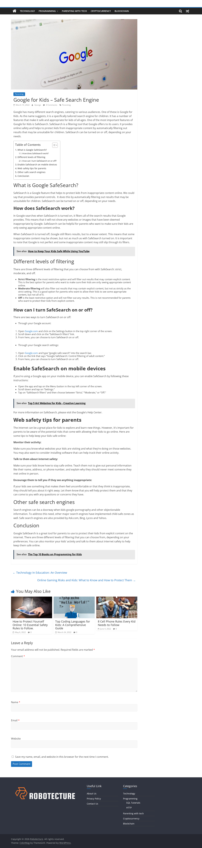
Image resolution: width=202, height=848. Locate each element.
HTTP (129, 807)
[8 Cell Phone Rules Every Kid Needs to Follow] (116, 598)
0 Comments (51, 105)
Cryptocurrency (101, 10)
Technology (27, 10)
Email (15, 720)
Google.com (31, 331)
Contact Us (92, 803)
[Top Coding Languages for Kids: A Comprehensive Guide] (74, 598)
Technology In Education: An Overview (40, 572)
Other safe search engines (31, 172)
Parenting (19, 94)
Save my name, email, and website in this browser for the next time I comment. (62, 757)
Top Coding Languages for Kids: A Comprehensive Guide (72, 625)
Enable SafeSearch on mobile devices (37, 164)
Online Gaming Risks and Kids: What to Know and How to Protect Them (86, 580)
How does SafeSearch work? (35, 153)
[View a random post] (187, 11)
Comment (18, 656)
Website (16, 738)
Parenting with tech (74, 10)
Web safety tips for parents (32, 168)
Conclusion (23, 175)
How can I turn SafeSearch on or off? (39, 160)
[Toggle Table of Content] (53, 145)
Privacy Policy (94, 798)
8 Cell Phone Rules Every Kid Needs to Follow (116, 623)
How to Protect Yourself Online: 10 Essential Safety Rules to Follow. (30, 625)
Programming (47, 10)
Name (15, 702)
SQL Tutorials (133, 802)
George (38, 105)
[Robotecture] (14, 11)
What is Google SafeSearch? (32, 149)
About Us (91, 793)
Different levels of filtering (31, 157)
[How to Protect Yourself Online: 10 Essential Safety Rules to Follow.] (31, 598)
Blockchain (122, 10)
